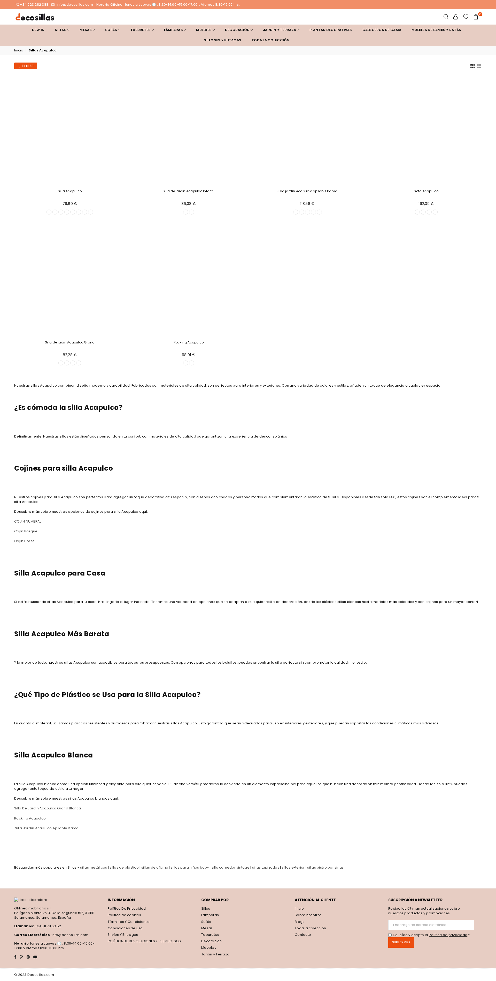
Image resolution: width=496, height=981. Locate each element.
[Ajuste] (455, 17)
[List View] (479, 65)
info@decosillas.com (74, 4)
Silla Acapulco (70, 191)
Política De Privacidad (127, 908)
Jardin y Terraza (280, 29)
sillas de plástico (124, 867)
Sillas (61, 29)
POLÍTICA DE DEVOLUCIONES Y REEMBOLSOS (144, 941)
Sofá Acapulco (426, 191)
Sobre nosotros (308, 915)
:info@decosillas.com (69, 934)
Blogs (299, 921)
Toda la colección (270, 40)
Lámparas (174, 29)
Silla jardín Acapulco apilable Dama (307, 191)
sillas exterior (293, 867)
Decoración (211, 941)
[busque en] (446, 17)
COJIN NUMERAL (27, 521)
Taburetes (141, 29)
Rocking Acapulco (189, 342)
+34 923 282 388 (34, 4)
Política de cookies (124, 915)
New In (38, 29)
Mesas (86, 29)
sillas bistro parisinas (325, 867)
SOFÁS (111, 29)
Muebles (204, 29)
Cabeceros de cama (381, 29)
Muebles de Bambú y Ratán (436, 29)
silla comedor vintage (231, 867)
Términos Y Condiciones (129, 921)
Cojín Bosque (25, 531)
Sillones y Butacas (222, 40)
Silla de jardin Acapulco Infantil (188, 191)
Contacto (303, 934)
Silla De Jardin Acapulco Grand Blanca (47, 808)
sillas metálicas (93, 867)
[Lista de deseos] (466, 17)
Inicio (18, 50)
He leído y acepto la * (431, 935)
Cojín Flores (24, 541)
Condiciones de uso (125, 928)
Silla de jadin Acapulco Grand (70, 342)
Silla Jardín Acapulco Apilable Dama (47, 828)
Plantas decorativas (330, 29)
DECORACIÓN (238, 29)
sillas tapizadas (265, 867)
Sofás (206, 921)
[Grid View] (472, 65)
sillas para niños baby (190, 867)
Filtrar (27, 66)
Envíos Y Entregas (123, 934)
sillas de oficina (154, 867)
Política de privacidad (448, 934)
